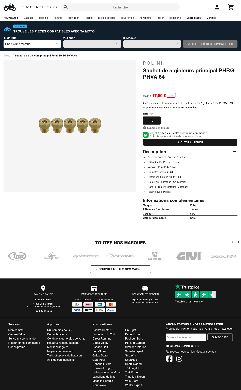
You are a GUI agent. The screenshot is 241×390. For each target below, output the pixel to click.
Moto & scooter (106, 17)
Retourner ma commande (24, 343)
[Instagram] (179, 359)
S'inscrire (220, 337)
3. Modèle (129, 38)
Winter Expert (133, 385)
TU (151, 120)
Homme (43, 17)
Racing (89, 17)
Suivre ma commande (22, 338)
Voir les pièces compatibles (210, 44)
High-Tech (73, 17)
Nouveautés (11, 17)
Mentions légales (57, 347)
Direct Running (101, 338)
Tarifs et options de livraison (64, 355)
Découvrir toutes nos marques (120, 269)
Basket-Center (101, 330)
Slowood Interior (135, 347)
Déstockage (193, 17)
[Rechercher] (65, 7)
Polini (153, 63)
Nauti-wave (99, 385)
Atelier (160, 17)
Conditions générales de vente (66, 338)
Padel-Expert (133, 334)
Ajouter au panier (190, 142)
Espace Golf (100, 347)
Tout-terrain (127, 17)
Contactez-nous (43, 299)
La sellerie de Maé (104, 376)
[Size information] (151, 113)
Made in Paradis (102, 381)
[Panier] (231, 7)
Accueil (7, 55)
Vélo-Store (131, 381)
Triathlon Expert (135, 376)
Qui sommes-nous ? (59, 330)
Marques (211, 17)
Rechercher (120, 7)
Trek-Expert (132, 372)
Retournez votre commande (145, 302)
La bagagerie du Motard (107, 372)
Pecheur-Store (134, 338)
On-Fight (130, 330)
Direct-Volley (100, 343)
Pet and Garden (135, 343)
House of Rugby (102, 368)
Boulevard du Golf (103, 334)
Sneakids (131, 360)
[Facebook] (169, 359)
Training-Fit (132, 368)
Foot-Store (99, 351)
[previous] (232, 243)
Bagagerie (175, 17)
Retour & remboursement (63, 343)
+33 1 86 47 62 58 (43, 310)
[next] (238, 243)
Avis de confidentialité (61, 360)
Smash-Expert (134, 351)
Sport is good (133, 364)
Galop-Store (100, 355)
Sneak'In (130, 355)
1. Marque (10, 38)
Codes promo (16, 347)
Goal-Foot (98, 360)
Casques (29, 17)
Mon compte (16, 330)
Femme (58, 17)
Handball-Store (102, 364)
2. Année (69, 38)
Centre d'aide (16, 334)
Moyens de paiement (60, 351)
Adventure (145, 17)
